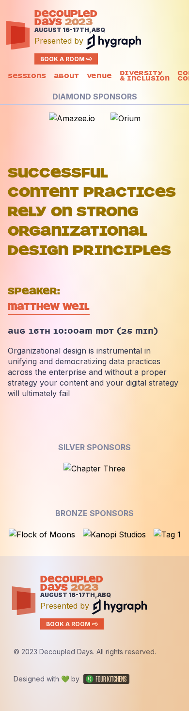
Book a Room (62, 59)
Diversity (145, 76)
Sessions (27, 77)
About (66, 77)
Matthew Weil (49, 306)
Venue (99, 77)
